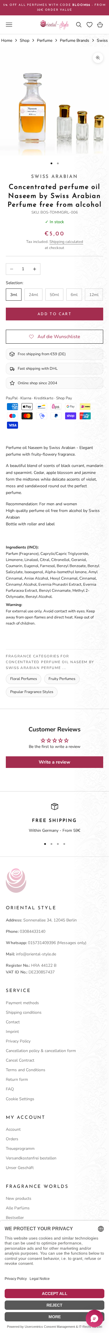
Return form (17, 1079)
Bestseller (15, 1217)
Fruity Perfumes (62, 678)
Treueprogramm (20, 1148)
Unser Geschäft (20, 1167)
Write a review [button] (54, 762)
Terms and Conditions (25, 1070)
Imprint (12, 1031)
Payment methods (22, 1003)
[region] (54, 818)
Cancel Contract (20, 1060)
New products (18, 1198)
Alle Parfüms (18, 1208)
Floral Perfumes (23, 678)
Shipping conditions (24, 1012)
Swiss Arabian (54, 176)
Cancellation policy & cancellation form (41, 1051)
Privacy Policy (18, 1041)
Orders (12, 1139)
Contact (13, 1022)
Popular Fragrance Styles (31, 692)
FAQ (10, 1089)
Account (13, 1129)
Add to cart (54, 314)
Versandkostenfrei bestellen (31, 1158)
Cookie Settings (20, 1099)
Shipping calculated (66, 241)
